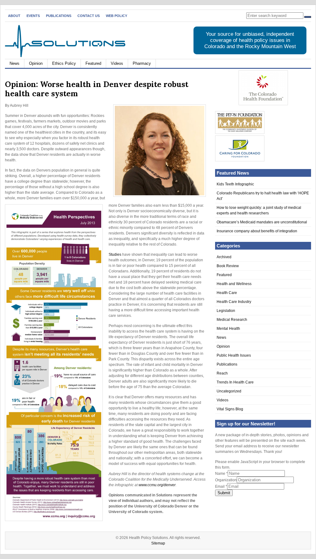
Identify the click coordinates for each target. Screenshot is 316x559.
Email (221, 486)
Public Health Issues (234, 355)
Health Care (227, 293)
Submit (224, 493)
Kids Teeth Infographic (235, 184)
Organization (226, 480)
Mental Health (228, 328)
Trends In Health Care (235, 382)
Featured (93, 63)
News (14, 63)
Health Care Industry (234, 302)
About (14, 16)
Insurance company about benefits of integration (257, 231)
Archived (224, 257)
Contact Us (88, 16)
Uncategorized (229, 391)
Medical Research (232, 319)
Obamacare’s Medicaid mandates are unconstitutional (262, 222)
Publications (58, 16)
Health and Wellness (234, 284)
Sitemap (158, 543)
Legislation (226, 310)
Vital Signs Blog (230, 409)
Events (33, 16)
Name (221, 473)
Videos (117, 63)
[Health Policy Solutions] (65, 56)
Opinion (36, 63)
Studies (115, 254)
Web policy (116, 16)
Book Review (228, 266)
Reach (222, 373)
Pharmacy (142, 63)
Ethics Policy (64, 63)
